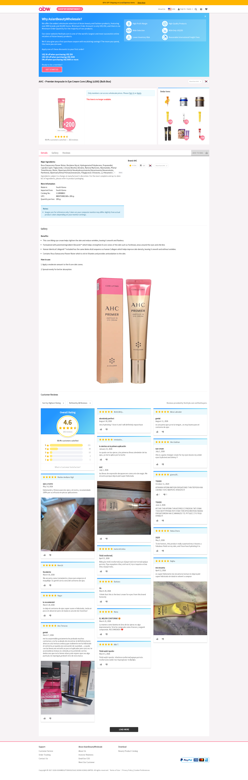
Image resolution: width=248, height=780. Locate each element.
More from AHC (194, 81)
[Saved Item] (206, 9)
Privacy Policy (127, 770)
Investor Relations (86, 755)
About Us (82, 751)
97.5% (134, 165)
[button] (73, 196)
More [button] (120, 172)
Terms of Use (115, 770)
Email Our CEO (84, 758)
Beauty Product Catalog (128, 751)
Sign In (131, 93)
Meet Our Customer (87, 762)
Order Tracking (45, 755)
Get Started (52, 69)
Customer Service (46, 751)
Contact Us (43, 758)
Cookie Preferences (142, 770)
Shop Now (141, 2)
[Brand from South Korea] (206, 81)
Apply (139, 93)
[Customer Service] (201, 9)
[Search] (196, 9)
